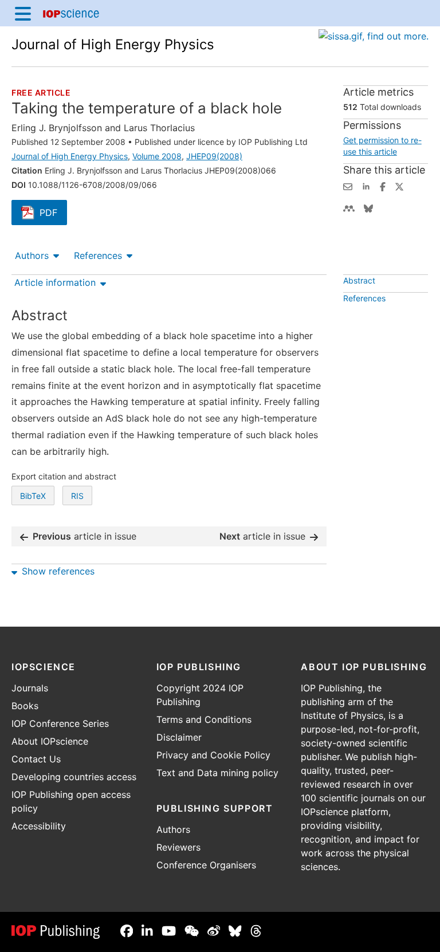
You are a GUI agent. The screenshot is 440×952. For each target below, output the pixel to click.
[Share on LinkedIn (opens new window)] (366, 185)
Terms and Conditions (204, 719)
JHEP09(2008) (214, 156)
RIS (77, 496)
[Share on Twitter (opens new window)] (399, 185)
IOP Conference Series (60, 723)
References (98, 255)
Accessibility (38, 826)
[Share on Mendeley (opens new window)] (349, 207)
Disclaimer (179, 737)
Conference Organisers (206, 865)
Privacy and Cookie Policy (213, 755)
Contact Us (36, 759)
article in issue (84, 536)
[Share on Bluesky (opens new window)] (368, 207)
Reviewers (178, 847)
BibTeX (33, 496)
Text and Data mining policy (217, 772)
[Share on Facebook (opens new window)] (383, 185)
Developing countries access (73, 776)
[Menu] (22, 13)
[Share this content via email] (347, 185)
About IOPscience (49, 741)
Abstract (359, 280)
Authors (32, 255)
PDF (53, 214)
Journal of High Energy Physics (112, 44)
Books (24, 705)
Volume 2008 (157, 156)
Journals (29, 688)
